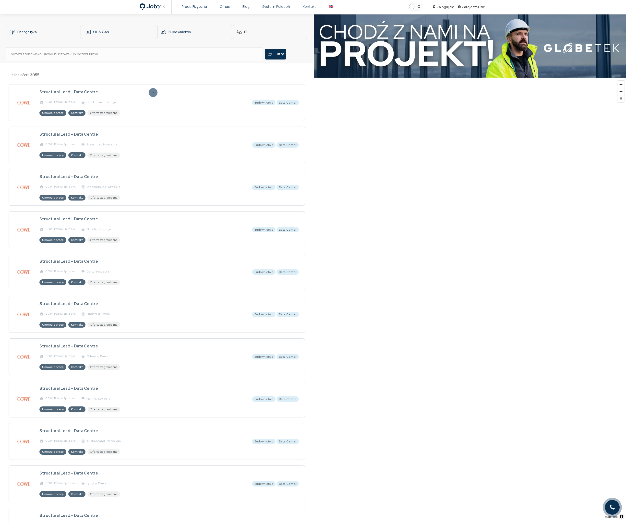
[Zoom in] (621, 84)
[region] (470, 300)
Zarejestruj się (473, 7)
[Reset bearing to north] (621, 98)
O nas (225, 6)
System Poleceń (276, 6)
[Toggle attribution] (622, 517)
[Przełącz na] (331, 7)
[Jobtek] (152, 5)
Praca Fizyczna (194, 6)
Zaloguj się (445, 7)
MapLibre (611, 516)
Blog (246, 6)
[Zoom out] (621, 91)
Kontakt (309, 6)
